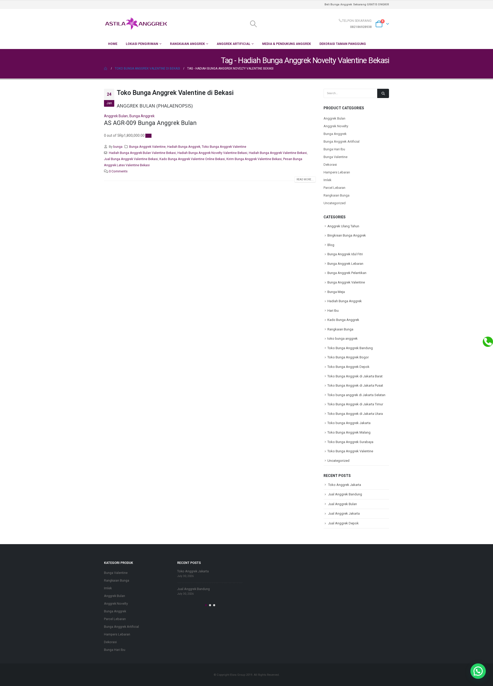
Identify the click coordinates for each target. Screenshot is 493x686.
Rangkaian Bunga (336, 195)
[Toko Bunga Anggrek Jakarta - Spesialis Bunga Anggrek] (136, 24)
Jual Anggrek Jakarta (344, 513)
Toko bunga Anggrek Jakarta (349, 423)
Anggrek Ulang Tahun (343, 226)
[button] (206, 605)
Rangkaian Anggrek (187, 44)
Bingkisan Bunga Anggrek (346, 235)
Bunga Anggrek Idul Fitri (345, 254)
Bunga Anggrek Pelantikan (346, 273)
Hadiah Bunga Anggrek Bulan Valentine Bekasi (142, 153)
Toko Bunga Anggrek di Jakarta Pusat (355, 385)
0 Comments (118, 171)
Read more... (305, 179)
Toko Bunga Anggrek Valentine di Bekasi (175, 92)
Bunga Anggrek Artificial (341, 141)
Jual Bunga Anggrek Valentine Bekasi (131, 159)
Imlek (327, 180)
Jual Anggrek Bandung (345, 494)
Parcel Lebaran (334, 188)
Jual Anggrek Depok (343, 523)
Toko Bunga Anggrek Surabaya (350, 442)
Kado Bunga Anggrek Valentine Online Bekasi (192, 159)
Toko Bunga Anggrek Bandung (350, 348)
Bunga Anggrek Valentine (147, 147)
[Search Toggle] (253, 24)
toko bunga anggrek (342, 338)
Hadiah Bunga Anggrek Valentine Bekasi (278, 153)
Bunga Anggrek (142, 116)
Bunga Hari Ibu (334, 149)
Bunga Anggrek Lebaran (345, 264)
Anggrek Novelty (336, 126)
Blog (330, 245)
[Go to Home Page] (106, 68)
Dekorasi (330, 164)
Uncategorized (335, 203)
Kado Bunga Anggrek (343, 320)
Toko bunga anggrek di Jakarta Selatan (356, 395)
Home (112, 44)
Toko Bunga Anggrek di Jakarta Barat (355, 376)
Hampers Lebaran (337, 172)
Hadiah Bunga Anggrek (183, 147)
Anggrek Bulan (116, 116)
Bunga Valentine (335, 157)
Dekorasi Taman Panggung (342, 44)
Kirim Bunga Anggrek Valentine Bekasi (254, 159)
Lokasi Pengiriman (142, 44)
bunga (117, 147)
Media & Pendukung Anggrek (286, 44)
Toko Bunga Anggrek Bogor (348, 357)
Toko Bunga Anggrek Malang (349, 432)
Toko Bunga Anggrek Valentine (224, 147)
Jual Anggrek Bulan (342, 504)
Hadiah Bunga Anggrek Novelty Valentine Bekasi (212, 153)
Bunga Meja (336, 292)
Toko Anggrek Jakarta (344, 485)
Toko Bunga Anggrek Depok (348, 367)
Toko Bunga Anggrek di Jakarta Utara (355, 414)
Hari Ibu (333, 310)
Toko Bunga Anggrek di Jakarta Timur (355, 404)
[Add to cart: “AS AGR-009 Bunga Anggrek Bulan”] (148, 136)
